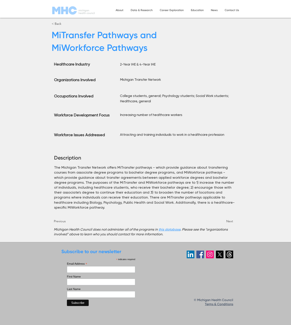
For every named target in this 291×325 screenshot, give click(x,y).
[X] (219, 254)
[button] (119, 10)
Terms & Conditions (219, 304)
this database (169, 229)
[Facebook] (200, 254)
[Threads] (229, 254)
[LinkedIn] (190, 254)
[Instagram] (210, 254)
